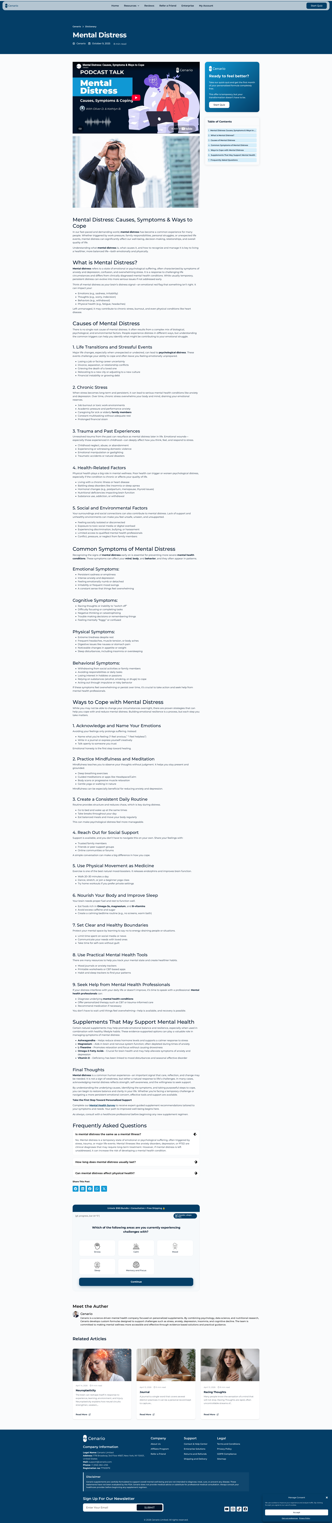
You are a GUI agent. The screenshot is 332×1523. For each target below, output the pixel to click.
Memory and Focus (136, 1270)
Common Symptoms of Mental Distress (229, 145)
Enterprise (187, 5)
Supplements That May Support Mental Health (233, 155)
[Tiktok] (239, 1509)
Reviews (149, 5)
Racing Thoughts (215, 1392)
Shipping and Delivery (195, 1459)
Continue (136, 1281)
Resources (130, 5)
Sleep (97, 1270)
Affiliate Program (160, 1449)
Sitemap (221, 1459)
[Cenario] (11, 6)
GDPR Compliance (227, 1454)
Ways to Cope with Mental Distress (227, 150)
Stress (97, 1252)
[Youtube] (226, 1509)
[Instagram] (233, 1509)
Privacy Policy (304, 1518)
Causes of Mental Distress (223, 140)
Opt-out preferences (290, 1518)
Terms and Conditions (228, 1444)
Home (115, 5)
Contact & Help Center (196, 1444)
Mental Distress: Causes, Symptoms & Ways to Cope (233, 130)
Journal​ (145, 1392)
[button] (327, 1497)
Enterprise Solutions (194, 1449)
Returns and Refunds (195, 1454)
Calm (136, 1252)
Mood (175, 1252)
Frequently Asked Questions (224, 160)
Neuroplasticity (86, 1390)
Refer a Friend (167, 5)
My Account (206, 5)
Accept (296, 1512)
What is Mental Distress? (222, 135)
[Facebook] (245, 1509)
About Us (156, 1444)
